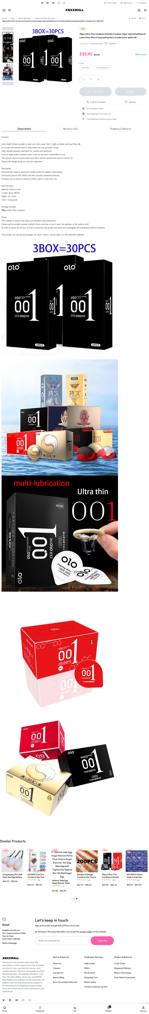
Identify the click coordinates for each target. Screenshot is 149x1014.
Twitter (42, 3)
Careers (56, 968)
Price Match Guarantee (124, 977)
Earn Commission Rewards (65, 982)
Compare (143, 3)
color (81, 63)
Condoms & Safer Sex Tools (44, 18)
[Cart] (145, 10)
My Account (89, 973)
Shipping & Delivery (122, 968)
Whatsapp (64, 3)
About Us (57, 963)
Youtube (53, 3)
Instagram (59, 3)
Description (24, 128)
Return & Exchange (122, 973)
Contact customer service (95, 987)
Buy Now (131, 91)
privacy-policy (86, 931)
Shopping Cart (90, 977)
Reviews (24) (70, 128)
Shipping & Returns (120, 128)
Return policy (90, 982)
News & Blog (58, 977)
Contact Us (58, 973)
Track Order (112, 3)
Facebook (48, 3)
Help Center (128, 3)
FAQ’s (86, 968)
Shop (13, 18)
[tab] (24, 128)
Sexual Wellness (24, 18)
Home (4, 18)
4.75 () (96, 44)
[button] (7, 28)
